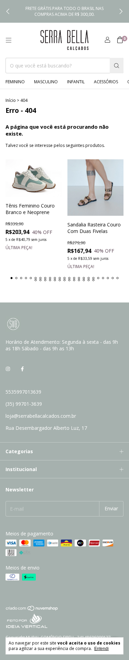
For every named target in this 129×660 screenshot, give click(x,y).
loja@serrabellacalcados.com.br (41, 416)
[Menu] (9, 40)
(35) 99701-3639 (24, 404)
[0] (119, 40)
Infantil (76, 82)
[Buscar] (116, 65)
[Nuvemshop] (32, 610)
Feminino (15, 82)
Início (11, 100)
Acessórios (106, 82)
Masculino (46, 82)
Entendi (101, 648)
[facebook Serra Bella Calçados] (22, 368)
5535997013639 (23, 391)
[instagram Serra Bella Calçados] (8, 368)
